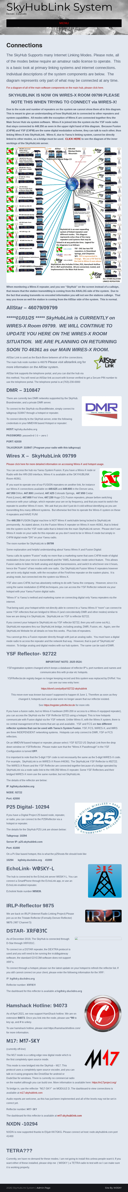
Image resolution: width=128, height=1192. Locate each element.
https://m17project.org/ (104, 1082)
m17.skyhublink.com (31, 1092)
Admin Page (43, 1187)
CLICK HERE (73, 139)
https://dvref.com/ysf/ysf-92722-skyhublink (64, 688)
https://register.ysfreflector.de (59, 705)
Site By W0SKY (113, 1187)
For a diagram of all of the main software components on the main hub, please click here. (55, 87)
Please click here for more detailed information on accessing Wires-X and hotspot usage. (55, 464)
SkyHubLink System (59, 6)
